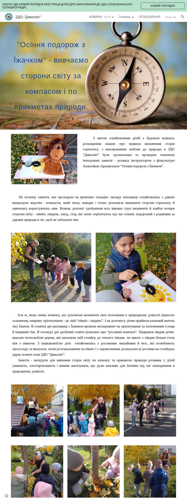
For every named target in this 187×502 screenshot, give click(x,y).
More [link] (168, 17)
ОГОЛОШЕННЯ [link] (149, 16)
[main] (51, 75)
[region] (93, 6)
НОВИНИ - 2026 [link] (99, 16)
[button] (182, 16)
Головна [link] (124, 16)
